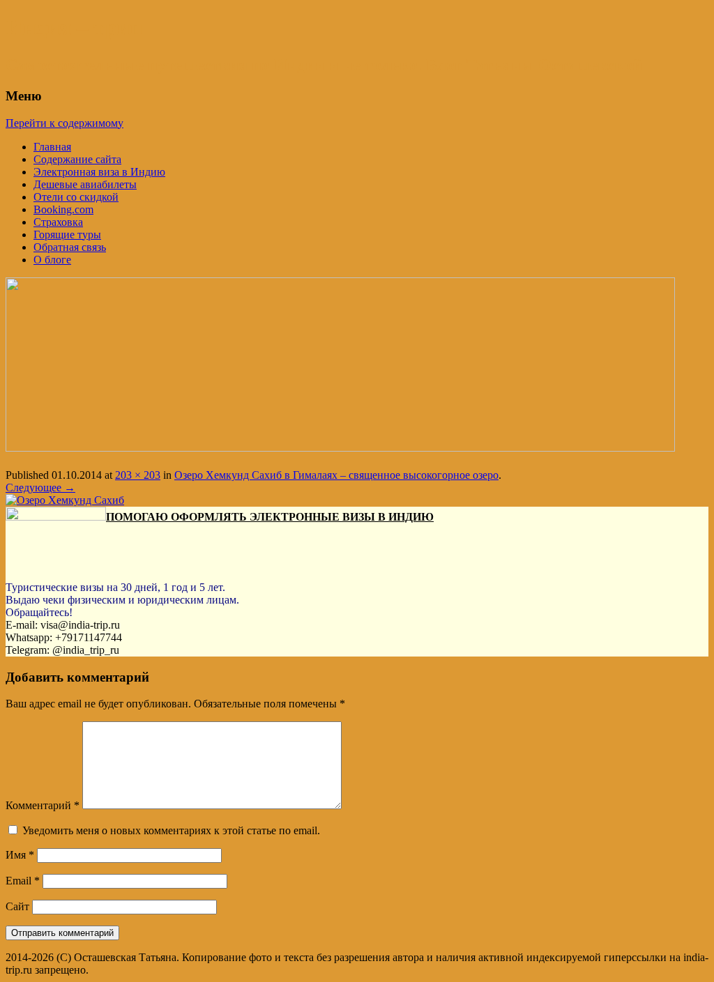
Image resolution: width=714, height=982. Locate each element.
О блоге (52, 260)
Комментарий (42, 805)
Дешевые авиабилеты (85, 184)
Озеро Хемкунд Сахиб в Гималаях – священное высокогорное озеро (336, 475)
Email (23, 881)
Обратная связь (69, 247)
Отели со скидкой (76, 197)
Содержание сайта (77, 159)
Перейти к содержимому (64, 123)
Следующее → (40, 487)
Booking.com (63, 209)
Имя (20, 855)
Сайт (17, 906)
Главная (52, 147)
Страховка (58, 222)
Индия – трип (74, 27)
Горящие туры (67, 234)
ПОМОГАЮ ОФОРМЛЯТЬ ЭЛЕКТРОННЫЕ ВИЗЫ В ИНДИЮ (270, 517)
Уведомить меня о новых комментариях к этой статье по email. (171, 830)
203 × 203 (137, 475)
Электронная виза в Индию (99, 172)
